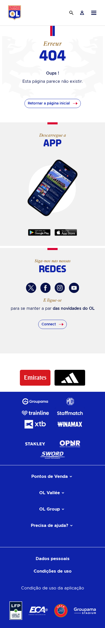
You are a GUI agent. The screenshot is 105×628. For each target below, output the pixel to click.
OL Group (49, 509)
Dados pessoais (53, 558)
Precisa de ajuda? (49, 525)
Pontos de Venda (49, 476)
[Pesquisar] (71, 13)
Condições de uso (53, 571)
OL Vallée (49, 493)
